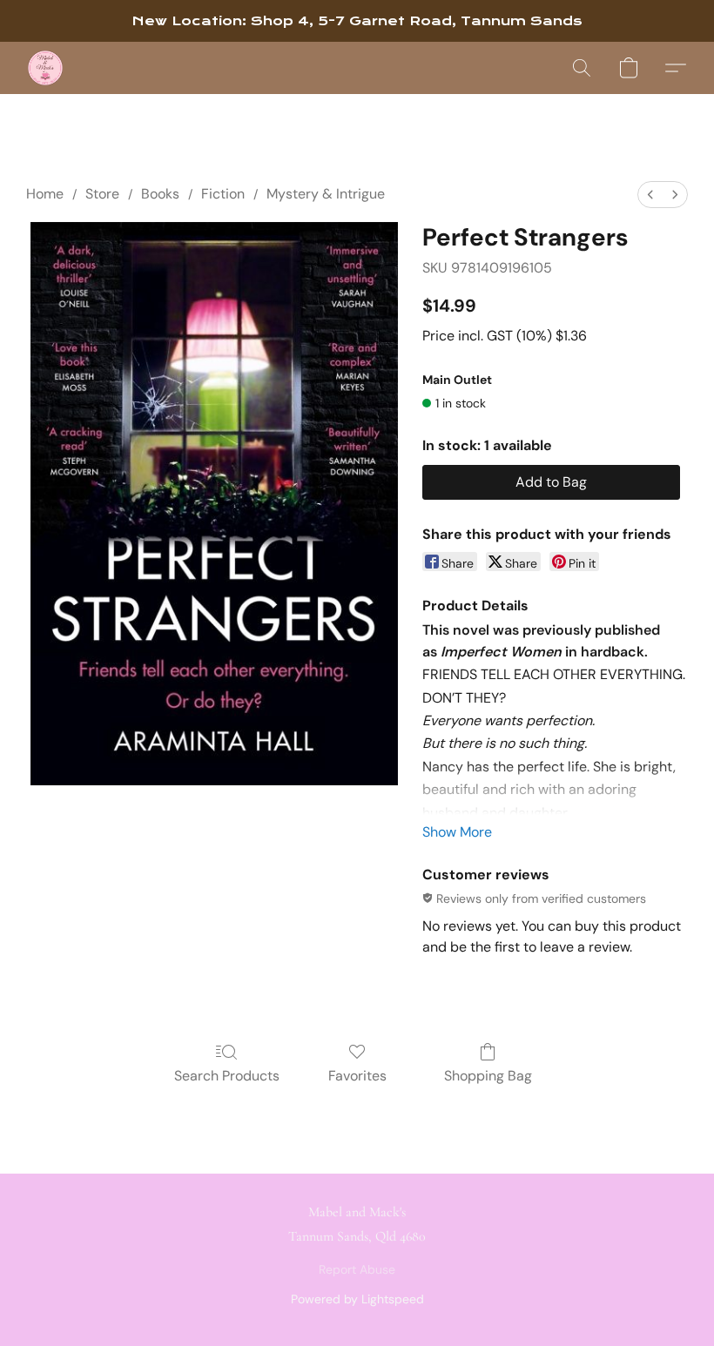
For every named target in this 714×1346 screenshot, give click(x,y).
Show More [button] (457, 832)
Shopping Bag (488, 1076)
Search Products (227, 1076)
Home (45, 194)
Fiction (223, 194)
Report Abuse (357, 1269)
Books (160, 194)
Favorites (357, 1076)
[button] (45, 67)
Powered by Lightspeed (357, 1299)
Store (102, 194)
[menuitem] (650, 194)
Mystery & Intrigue (325, 194)
